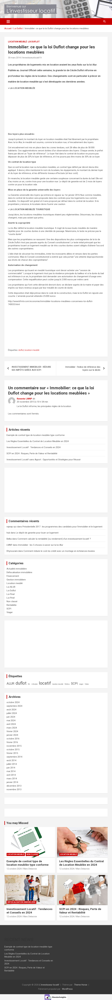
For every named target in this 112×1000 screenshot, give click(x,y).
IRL (29, 684)
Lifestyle (35, 684)
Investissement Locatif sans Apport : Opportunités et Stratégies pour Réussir (44, 459)
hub (8, 532)
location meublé (32, 350)
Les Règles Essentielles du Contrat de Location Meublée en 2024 (38, 441)
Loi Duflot (34, 42)
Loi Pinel (11, 594)
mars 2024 (12, 727)
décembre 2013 (14, 786)
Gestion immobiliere (16, 579)
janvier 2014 (12, 782)
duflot (21, 350)
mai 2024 (11, 720)
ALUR (10, 683)
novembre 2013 (14, 789)
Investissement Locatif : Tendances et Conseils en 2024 (33, 447)
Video (87, 684)
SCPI (9, 608)
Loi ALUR (11, 587)
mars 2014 (12, 778)
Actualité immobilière (17, 568)
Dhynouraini (12, 551)
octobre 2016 (13, 738)
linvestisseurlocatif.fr (32, 57)
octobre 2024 (13, 702)
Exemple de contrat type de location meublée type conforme (36, 435)
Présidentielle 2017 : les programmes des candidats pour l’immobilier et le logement (62, 526)
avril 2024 (11, 724)
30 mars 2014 (14, 57)
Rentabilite (11, 605)
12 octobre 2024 (14, 869)
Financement (13, 576)
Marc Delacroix (30, 869)
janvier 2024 (12, 735)
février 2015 (12, 753)
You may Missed (17, 823)
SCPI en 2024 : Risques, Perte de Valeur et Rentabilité (32, 453)
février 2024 (12, 731)
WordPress (67, 989)
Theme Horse (80, 984)
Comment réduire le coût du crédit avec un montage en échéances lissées (59, 551)
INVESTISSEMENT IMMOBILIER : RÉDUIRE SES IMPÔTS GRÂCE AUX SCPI (31, 368)
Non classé (12, 601)
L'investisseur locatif (49, 984)
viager (81, 684)
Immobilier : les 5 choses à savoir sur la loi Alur (40, 545)
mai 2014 (11, 771)
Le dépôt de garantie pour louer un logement (37, 532)
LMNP (9, 545)
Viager (10, 612)
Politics (67, 684)
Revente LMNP (24, 398)
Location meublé (17, 42)
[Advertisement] (56, 112)
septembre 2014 (14, 756)
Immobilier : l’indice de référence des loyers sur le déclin (82, 368)
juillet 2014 (12, 764)
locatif (45, 683)
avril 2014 (11, 775)
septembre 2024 (14, 706)
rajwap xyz (12, 526)
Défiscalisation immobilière (19, 572)
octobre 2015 (13, 749)
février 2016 (12, 742)
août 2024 (11, 709)
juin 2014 (11, 767)
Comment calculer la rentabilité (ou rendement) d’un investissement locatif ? (54, 539)
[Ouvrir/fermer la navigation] (8, 21)
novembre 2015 (14, 746)
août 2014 (11, 760)
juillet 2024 (12, 713)
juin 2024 (11, 717)
